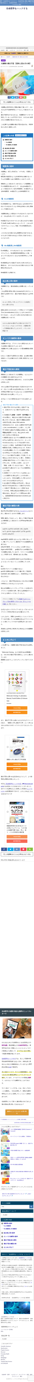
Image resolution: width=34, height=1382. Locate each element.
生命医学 (13, 53)
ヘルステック (12, 50)
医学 (7, 50)
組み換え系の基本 (9, 148)
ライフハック (15, 1376)
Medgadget (3, 1357)
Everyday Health (5, 1354)
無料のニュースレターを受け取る (17, 1112)
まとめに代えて (8, 158)
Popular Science (5, 1350)
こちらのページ (24, 511)
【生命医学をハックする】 (13, 783)
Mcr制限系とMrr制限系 (11, 144)
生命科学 (3, 50)
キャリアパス (19, 50)
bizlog (2, 1355)
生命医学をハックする (9, 1058)
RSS (2, 1331)
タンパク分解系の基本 (10, 150)
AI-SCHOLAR (4, 1363)
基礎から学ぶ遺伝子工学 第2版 (16, 759)
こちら (25, 1286)
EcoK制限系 (9, 142)
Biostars (3, 1359)
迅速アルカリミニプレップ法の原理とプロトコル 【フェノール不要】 (17, 601)
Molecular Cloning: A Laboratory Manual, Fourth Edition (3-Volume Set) (17, 698)
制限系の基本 (7, 139)
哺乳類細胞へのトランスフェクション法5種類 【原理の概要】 (14, 1119)
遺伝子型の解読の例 (9, 155)
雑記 (21, 1376)
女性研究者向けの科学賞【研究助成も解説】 (23, 1122)
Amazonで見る (17, 708)
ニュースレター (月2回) (7, 1329)
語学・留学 (26, 50)
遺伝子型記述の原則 (9, 153)
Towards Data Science (6, 1361)
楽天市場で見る (17, 712)
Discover (3, 1352)
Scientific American (6, 1346)
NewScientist (4, 1348)
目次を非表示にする (21, 135)
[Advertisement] (17, 29)
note (10, 1067)
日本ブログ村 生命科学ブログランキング (13, 1193)
